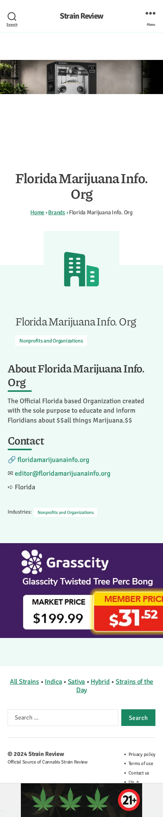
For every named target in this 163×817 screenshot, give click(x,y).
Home (37, 212)
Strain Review (81, 16)
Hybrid (100, 681)
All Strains (24, 681)
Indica (53, 681)
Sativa (76, 681)
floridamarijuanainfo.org (53, 460)
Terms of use (141, 763)
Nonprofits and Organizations (51, 341)
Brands (56, 212)
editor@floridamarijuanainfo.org (63, 473)
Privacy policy (142, 754)
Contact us (139, 773)
